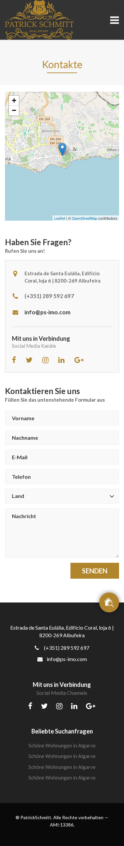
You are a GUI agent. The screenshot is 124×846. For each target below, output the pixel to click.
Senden (94, 571)
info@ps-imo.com (47, 312)
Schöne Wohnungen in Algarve (62, 745)
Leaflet (59, 218)
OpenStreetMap (84, 218)
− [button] (14, 110)
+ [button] (14, 100)
